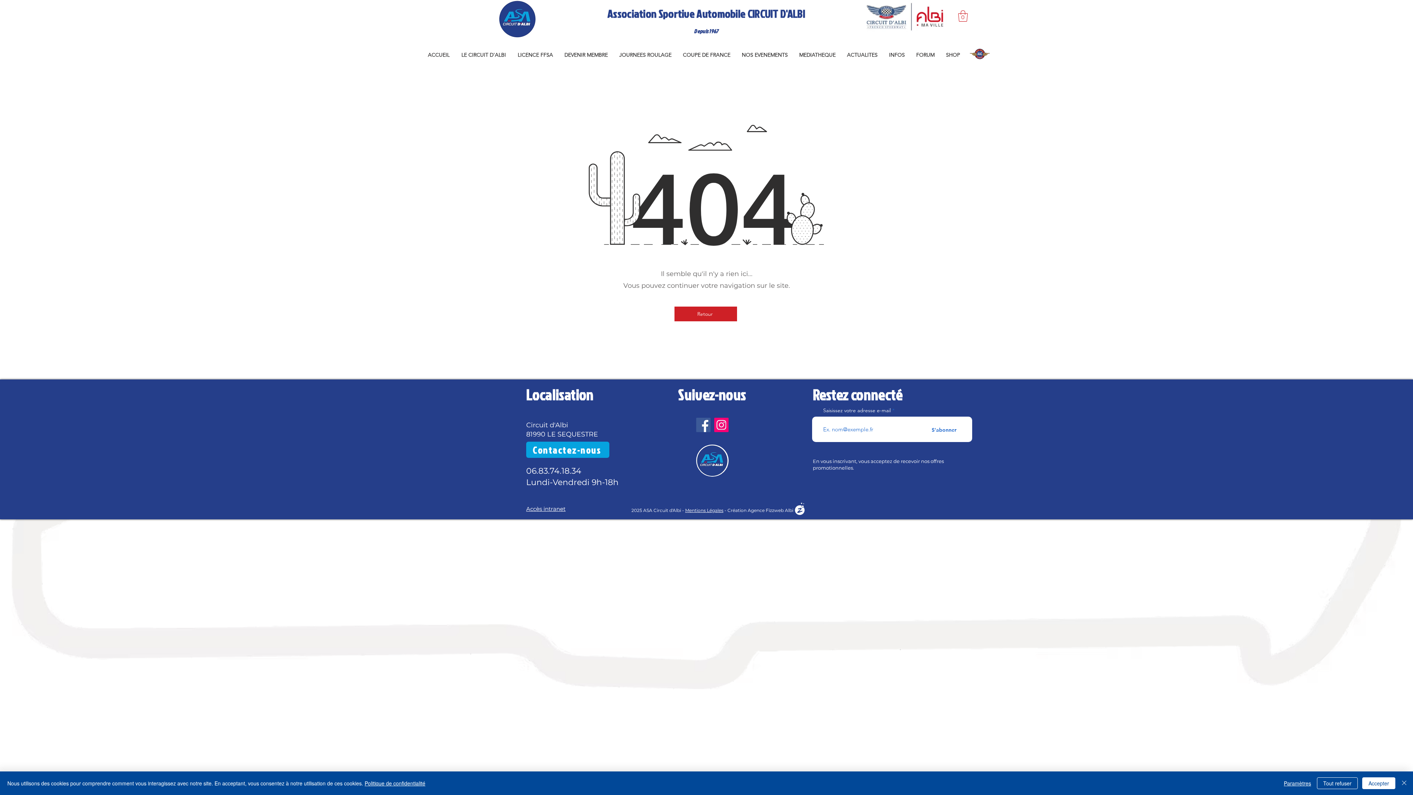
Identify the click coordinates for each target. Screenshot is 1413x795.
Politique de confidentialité (395, 783)
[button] (963, 16)
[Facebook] (703, 425)
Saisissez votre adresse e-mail (857, 410)
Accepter (1378, 783)
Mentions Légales (704, 510)
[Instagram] (721, 425)
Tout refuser (1337, 783)
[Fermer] (1404, 783)
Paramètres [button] (1297, 783)
